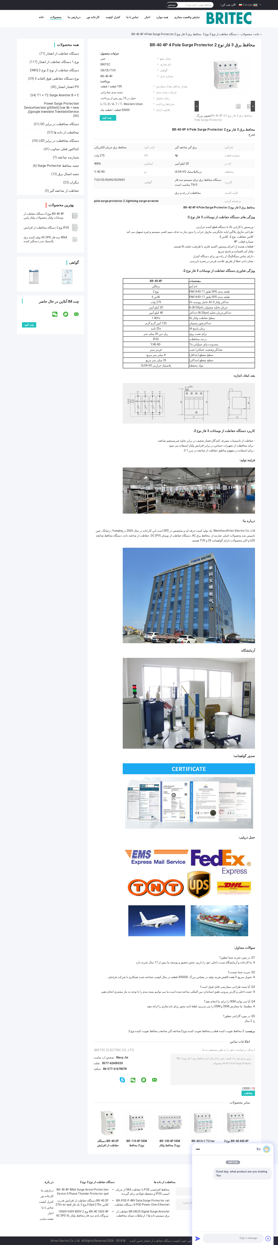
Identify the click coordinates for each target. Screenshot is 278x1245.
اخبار (147, 17)
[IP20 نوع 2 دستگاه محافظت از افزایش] (74, 227)
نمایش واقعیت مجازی (187, 17)
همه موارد (162, 17)
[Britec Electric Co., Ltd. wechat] (57, 314)
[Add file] (268, 1238)
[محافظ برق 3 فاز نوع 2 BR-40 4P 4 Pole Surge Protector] (226, 75)
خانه (41, 17)
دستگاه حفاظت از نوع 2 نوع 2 (220, 34)
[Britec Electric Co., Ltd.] (229, 18)
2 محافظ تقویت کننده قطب (228, 1031)
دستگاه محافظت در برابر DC (59, 124)
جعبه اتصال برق (68, 174)
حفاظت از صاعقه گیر (64, 191)
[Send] (198, 1238)
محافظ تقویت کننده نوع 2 (143, 1031)
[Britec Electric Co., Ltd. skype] (122, 1080)
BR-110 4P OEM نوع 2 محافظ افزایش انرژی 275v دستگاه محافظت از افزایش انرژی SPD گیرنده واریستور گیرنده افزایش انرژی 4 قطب (137, 1143)
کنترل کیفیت (113, 17)
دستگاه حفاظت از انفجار (62, 53)
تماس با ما (132, 17)
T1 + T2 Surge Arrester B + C (58, 95)
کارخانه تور (93, 17)
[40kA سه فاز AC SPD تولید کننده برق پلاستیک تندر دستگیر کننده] (74, 239)
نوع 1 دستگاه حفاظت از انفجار (58, 62)
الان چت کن (229, 4)
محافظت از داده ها (66, 132)
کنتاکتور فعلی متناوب (64, 149)
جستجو (172, 4)
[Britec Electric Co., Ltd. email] (79, 314)
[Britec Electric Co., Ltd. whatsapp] (68, 314)
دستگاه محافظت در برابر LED (59, 141)
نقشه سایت (47, 1218)
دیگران (74, 182)
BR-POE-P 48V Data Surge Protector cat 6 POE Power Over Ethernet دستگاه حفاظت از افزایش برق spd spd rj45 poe (142, 1203)
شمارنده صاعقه (68, 157)
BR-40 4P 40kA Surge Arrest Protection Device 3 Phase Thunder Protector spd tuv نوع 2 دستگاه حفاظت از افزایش (82, 1192)
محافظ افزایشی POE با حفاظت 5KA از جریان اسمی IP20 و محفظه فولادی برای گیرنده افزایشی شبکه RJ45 (143, 1192)
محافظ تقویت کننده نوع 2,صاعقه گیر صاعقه (184, 1031)
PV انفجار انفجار (68, 87)
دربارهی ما (74, 17)
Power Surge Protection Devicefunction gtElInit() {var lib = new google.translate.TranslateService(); (51, 108)
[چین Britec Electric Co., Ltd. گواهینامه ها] (33, 276)
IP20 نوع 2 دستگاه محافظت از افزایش (46, 227)
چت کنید (107, 117)
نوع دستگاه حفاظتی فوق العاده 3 (57, 78)
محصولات (56, 17)
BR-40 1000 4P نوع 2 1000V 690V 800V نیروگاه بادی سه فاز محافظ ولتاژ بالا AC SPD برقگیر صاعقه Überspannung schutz (82, 1214)
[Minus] (197, 1149)
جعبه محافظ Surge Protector (58, 166)
